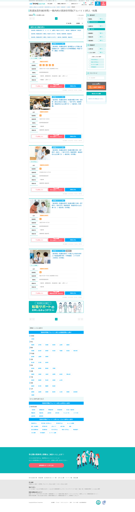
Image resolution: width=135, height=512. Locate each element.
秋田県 (53, 344)
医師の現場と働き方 (63, 493)
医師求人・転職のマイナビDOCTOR (36, 6)
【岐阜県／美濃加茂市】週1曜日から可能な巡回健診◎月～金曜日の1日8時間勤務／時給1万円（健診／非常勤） (67, 49)
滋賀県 (32, 374)
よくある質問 (92, 0)
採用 (71, 502)
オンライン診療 (52, 432)
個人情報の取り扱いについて (49, 477)
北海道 (32, 338)
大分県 (60, 391)
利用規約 (40, 477)
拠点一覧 (87, 0)
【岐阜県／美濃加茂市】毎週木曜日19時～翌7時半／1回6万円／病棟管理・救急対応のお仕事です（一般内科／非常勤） (67, 205)
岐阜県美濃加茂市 (94, 22)
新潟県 (32, 356)
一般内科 (68, 6)
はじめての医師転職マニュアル (57, 488)
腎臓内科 (33, 412)
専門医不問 (44, 426)
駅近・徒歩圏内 (34, 426)
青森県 (32, 344)
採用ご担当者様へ (32, 477)
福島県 (67, 344)
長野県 (46, 356)
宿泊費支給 (44, 429)
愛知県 (46, 368)
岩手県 (39, 344)
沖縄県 (32, 395)
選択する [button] (101, 18)
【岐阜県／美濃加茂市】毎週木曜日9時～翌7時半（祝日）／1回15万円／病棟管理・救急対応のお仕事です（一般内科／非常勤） (67, 152)
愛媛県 (46, 386)
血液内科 (33, 416)
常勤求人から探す (33, 484)
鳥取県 (32, 380)
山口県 (60, 380)
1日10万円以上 (54, 429)
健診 (70, 426)
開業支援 (75, 477)
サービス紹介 (32, 488)
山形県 (60, 344)
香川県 (39, 386)
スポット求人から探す (62, 484)
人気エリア (53, 426)
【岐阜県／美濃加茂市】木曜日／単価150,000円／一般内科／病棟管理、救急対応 (51, 37)
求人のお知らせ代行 (42, 495)
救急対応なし (34, 423)
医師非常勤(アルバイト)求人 (50, 6)
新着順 (78, 23)
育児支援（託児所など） (46, 423)
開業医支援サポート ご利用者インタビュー (69, 495)
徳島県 (32, 386)
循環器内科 (41, 409)
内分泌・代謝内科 (70, 409)
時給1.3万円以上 (65, 429)
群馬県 (46, 350)
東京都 (67, 350)
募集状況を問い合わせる (56, 293)
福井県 (46, 362)
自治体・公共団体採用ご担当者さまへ (71, 0)
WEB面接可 (42, 432)
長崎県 (46, 391)
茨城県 (32, 350)
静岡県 (39, 368)
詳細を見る (73, 86)
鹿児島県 (75, 391)
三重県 (53, 368)
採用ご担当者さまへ (82, 0)
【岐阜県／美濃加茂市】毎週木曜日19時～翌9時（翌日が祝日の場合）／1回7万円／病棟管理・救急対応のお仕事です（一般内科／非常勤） (67, 103)
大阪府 (46, 374)
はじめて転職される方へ (42, 488)
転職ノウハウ (32, 493)
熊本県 (53, 391)
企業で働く (62, 426)
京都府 (39, 374)
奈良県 (60, 374)
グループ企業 (75, 502)
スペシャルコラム (74, 493)
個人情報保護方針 (83, 502)
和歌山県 (68, 374)
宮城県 (46, 344)
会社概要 (52, 502)
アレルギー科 (66, 412)
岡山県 (46, 380)
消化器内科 (59, 409)
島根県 (39, 380)
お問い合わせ (60, 477)
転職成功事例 (88, 488)
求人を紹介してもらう (56, 86)
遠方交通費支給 (34, 429)
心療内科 (49, 412)
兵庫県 (53, 374)
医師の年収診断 (32, 495)
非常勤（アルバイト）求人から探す (47, 484)
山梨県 (39, 356)
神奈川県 (75, 350)
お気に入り (40, 86)
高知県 (53, 386)
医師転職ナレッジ (53, 493)
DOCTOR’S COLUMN (42, 493)
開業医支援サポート (92, 493)
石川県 (39, 362)
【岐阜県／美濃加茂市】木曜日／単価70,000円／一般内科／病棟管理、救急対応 (51, 33)
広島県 (53, 380)
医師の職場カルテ (53, 495)
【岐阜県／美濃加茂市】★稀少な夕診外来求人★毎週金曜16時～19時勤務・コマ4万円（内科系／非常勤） (66, 256)
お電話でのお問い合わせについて (101, 0)
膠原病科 (41, 416)
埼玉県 (53, 350)
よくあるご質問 (96, 488)
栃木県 (39, 350)
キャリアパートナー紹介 (72, 488)
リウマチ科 (75, 412)
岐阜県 (58, 6)
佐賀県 (39, 391)
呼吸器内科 (50, 409)
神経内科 (41, 412)
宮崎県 (67, 391)
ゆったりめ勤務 (70, 423)
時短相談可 (75, 429)
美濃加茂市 (63, 6)
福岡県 (32, 391)
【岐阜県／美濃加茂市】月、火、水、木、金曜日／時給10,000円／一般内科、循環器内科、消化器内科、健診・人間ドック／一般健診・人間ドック (57, 30)
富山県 (32, 362)
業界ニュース (83, 493)
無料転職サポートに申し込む (46, 465)
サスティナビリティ (64, 502)
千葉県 (60, 350)
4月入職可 (33, 432)
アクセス (57, 502)
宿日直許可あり (59, 423)
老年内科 (57, 412)
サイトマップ (68, 477)
